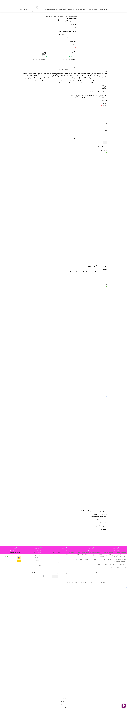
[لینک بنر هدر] (63, 354)
